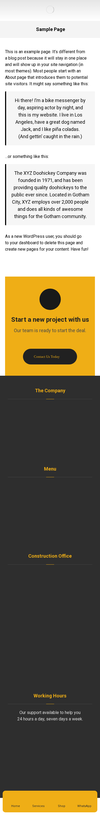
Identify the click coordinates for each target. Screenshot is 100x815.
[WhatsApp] (44, 450)
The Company (53, 495)
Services (53, 512)
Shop (53, 503)
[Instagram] (66, 450)
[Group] (50, 9)
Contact (53, 538)
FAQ (53, 529)
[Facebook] (34, 450)
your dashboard (24, 242)
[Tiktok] (55, 450)
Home (53, 486)
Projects (53, 520)
